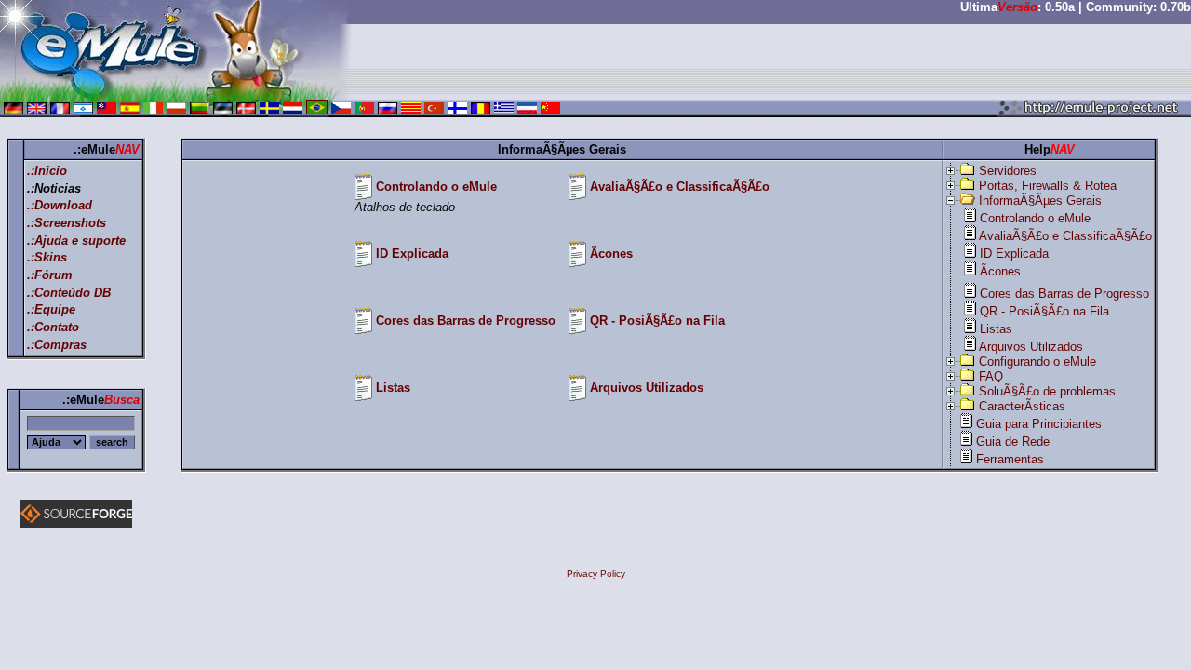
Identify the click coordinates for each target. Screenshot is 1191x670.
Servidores (1008, 171)
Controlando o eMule (436, 187)
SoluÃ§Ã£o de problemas (1047, 391)
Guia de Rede (1013, 442)
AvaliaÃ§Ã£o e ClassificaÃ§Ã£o (679, 187)
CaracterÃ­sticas (1022, 406)
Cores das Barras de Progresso (465, 321)
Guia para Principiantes (1039, 424)
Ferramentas (1010, 459)
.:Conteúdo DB (69, 293)
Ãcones (611, 254)
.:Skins (47, 257)
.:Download (59, 205)
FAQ (991, 376)
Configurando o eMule (1037, 361)
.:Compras (57, 345)
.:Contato (53, 327)
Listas (393, 388)
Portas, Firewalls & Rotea (1048, 186)
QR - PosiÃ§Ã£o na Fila (657, 321)
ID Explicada (412, 254)
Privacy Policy (596, 574)
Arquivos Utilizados (646, 388)
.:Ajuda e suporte (76, 241)
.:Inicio (47, 171)
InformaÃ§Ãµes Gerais (1040, 201)
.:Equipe (51, 309)
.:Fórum (50, 275)
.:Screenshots (66, 223)
